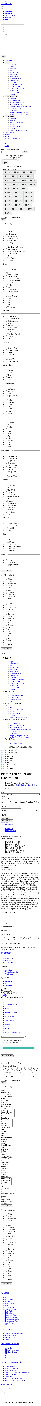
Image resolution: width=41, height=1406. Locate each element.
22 (17, 184)
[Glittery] (3, 1130)
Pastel (9, 379)
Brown (10, 636)
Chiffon (10, 425)
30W (30, 201)
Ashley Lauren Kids (17, 725)
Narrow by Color (10, 575)
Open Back (11, 330)
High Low (11, 325)
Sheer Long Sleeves (14, 546)
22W (19, 197)
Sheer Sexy (11, 294)
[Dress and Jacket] (7, 1104)
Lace (9, 407)
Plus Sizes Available (14, 334)
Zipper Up (11, 359)
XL (31, 209)
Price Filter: (8, 158)
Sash (9, 411)
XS (29, 205)
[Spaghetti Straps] (6, 1202)
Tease (12, 701)
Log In (7, 19)
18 (34, 180)
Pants (9, 287)
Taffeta (9, 444)
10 (30, 176)
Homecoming (12, 249)
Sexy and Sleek (12, 292)
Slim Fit (10, 530)
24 (25, 184)
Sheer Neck (11, 507)
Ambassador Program (12, 1032)
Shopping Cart (10, 15)
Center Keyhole (12, 321)
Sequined (10, 440)
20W (9, 197)
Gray (9, 640)
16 (25, 180)
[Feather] (5, 1153)
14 (17, 180)
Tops (9, 302)
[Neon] (3, 1133)
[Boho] (7, 1102)
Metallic (10, 373)
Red (9, 623)
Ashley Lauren (15, 667)
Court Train (11, 463)
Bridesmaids (11, 234)
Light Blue (11, 594)
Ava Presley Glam (16, 727)
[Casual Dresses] (9, 1095)
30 (17, 189)
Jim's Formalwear (16, 743)
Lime (9, 588)
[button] (11, 60)
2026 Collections (11, 1004)
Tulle (9, 447)
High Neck (11, 490)
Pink (9, 612)
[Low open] (6, 1126)
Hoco (7, 1008)
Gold (9, 634)
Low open (11, 355)
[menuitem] (22, 11)
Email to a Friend (7, 825)
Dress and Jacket (13, 274)
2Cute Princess (15, 723)
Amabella (13, 707)
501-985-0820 (6, 4)
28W (19, 201)
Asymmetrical (12, 458)
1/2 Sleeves (11, 540)
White (10, 645)
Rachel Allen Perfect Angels (19, 737)
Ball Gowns (11, 270)
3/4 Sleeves (11, 542)
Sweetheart (11, 512)
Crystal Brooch (12, 396)
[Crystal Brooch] (6, 1145)
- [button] (6, 659)
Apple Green (12, 583)
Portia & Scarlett (15, 681)
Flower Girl (11, 245)
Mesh (9, 434)
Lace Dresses (12, 276)
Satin (9, 438)
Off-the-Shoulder (13, 497)
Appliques (11, 389)
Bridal (9, 232)
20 (8, 184)
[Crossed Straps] (6, 1122)
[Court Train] (5, 1165)
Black (10, 638)
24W (30, 197)
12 (8, 180)
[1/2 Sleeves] (7, 1188)
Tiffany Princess (15, 731)
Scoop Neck (11, 505)
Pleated (9, 332)
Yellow (10, 579)
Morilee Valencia (15, 713)
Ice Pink (10, 610)
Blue (9, 599)
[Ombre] (3, 1135)
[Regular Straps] (6, 1200)
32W (9, 205)
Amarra (12, 665)
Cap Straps (11, 560)
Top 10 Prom (14, 687)
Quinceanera (11, 256)
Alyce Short (14, 663)
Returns (8, 961)
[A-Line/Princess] (6, 1178)
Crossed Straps (12, 350)
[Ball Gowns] (7, 1101)
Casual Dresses (12, 236)
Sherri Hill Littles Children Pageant (22, 729)
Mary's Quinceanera (17, 709)
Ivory (9, 629)
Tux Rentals (9, 1020)
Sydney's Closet (15, 699)
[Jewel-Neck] (6, 1174)
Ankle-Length (12, 456)
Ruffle (9, 409)
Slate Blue (11, 596)
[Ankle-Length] (5, 1159)
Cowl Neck (11, 486)
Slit (8, 338)
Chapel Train (11, 461)
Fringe (9, 404)
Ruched (10, 336)
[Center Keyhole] (7, 1114)
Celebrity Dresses (13, 319)
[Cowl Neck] (6, 1169)
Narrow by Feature (11, 224)
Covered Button (12, 348)
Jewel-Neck (11, 492)
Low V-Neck (12, 494)
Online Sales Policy (12, 972)
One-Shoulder (12, 499)
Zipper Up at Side (13, 361)
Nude (9, 631)
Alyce (12, 662)
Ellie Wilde (13, 677)
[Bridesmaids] (9, 1093)
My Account (9, 13)
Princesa (12, 715)
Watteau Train (12, 476)
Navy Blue (11, 601)
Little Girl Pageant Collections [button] (12, 1362)
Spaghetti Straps (13, 565)
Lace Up (10, 352)
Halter (9, 488)
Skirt (9, 298)
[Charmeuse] (5, 1149)
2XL (8, 213)
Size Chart (4, 823)
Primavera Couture (17, 679)
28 (8, 189)
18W (30, 193)
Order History (10, 983)
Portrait (9, 501)
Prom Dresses (12, 254)
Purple (10, 603)
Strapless (10, 510)
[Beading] (6, 1141)
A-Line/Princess (13, 524)
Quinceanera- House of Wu (19, 717)
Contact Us (9, 959)
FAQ (7, 1028)
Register (8, 17)
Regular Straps (12, 562)
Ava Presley (14, 669)
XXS (19, 205)
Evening (10, 243)
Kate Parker (14, 675)
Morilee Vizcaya (15, 711)
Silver (10, 642)
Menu (3, 56)
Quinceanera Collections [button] (10, 1344)
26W (9, 201)
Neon (9, 375)
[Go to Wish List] (4, 6)
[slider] (36, 1048)
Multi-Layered (12, 327)
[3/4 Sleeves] (7, 1190)
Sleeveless (11, 551)
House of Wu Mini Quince (19, 735)
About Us (8, 970)
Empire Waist (12, 526)
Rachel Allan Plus (16, 697)
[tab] (22, 673)
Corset (9, 323)
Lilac (9, 605)
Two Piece (11, 307)
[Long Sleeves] (7, 1192)
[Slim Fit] (6, 1184)
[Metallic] (3, 1132)
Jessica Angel (14, 671)
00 (18, 172)
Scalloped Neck (12, 503)
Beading (10, 391)
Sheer (9, 357)
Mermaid (10, 528)
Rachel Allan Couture (17, 683)
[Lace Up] (6, 1124)
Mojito (10, 581)
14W (9, 193)
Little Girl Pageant (11, 1012)
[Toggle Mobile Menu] (2, 999)
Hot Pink (11, 614)
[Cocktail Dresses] (9, 1096)
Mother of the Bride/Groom (16, 251)
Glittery (10, 371)
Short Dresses (12, 296)
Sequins (10, 413)
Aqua (9, 590)
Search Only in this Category (13, 156)
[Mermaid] (6, 1182)
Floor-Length (12, 465)
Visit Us (4, 2)
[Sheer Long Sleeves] (7, 1194)
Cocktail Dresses (13, 238)
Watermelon (12, 618)
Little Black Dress (13, 278)
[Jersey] (5, 1155)
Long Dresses (12, 283)
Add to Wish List (7, 820)
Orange (10, 625)
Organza (10, 436)
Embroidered (11, 398)
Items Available (10, 831)
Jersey (9, 429)
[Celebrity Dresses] (7, 1112)
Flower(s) (10, 402)
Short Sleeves (12, 549)
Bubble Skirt (11, 316)
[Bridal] (9, 1091)
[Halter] (6, 1171)
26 (34, 184)
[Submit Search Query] (26, 1036)
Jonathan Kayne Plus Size (19, 695)
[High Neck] (6, 1172)
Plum (9, 620)
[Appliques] (6, 1139)
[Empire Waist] (6, 1180)
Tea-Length (11, 474)
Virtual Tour (9, 962)
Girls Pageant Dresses (15, 247)
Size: (2, 792)
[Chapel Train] (5, 1163)
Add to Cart (5, 818)
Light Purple (12, 607)
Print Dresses (12, 289)
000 (8, 172)
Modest (10, 285)
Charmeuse (11, 423)
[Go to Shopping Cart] (2, 6)
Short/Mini (11, 469)
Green (10, 585)
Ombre (9, 377)
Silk (8, 442)
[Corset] (7, 1116)
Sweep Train (11, 472)
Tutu (9, 305)
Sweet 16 (10, 260)
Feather (10, 400)
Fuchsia (10, 616)
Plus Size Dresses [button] (7, 1329)
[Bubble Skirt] (7, 1110)
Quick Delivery (33, 785)
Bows (9, 393)
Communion (11, 240)
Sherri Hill (13, 689)
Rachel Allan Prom (16, 685)
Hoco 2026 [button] (5, 1293)
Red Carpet (11, 258)
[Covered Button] (6, 1120)
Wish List (8, 11)
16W (19, 193)
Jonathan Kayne (15, 673)
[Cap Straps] (6, 1198)
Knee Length (12, 467)
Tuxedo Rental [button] (6, 1384)
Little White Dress (13, 281)
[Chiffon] (5, 1151)
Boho (9, 272)
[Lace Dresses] (7, 1106)
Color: (3, 797)
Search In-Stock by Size (12, 166)
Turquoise (11, 592)
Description (9, 829)
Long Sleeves (12, 544)
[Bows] (6, 1143)
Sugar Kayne (14, 733)
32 (25, 189)
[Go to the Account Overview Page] (2, 8)
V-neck (9, 514)
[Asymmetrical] (5, 1161)
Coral (9, 627)
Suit (8, 300)
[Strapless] (6, 1203)
